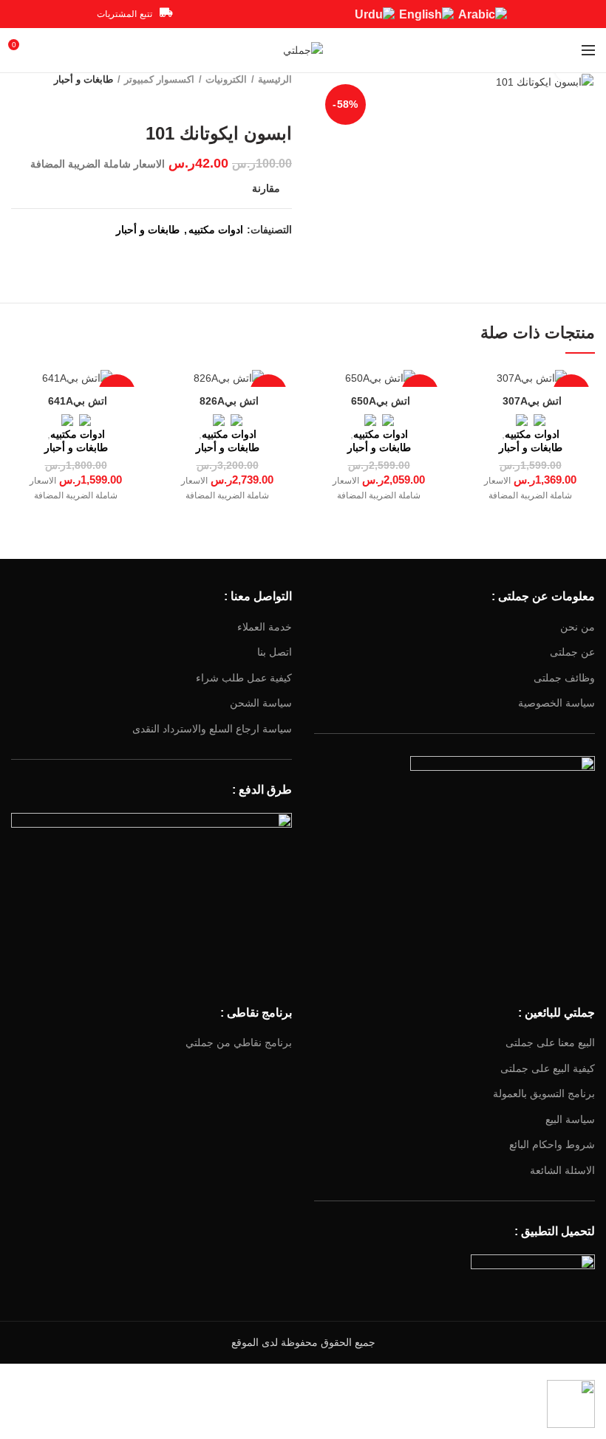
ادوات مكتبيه (215, 230)
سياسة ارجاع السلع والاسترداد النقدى (212, 729)
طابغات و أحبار (83, 79)
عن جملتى (572, 652)
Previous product (284, 101)
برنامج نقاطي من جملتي (238, 1042)
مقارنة (266, 188)
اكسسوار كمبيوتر (159, 79)
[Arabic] (482, 13)
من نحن (577, 627)
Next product (255, 101)
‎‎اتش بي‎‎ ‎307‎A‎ (531, 401)
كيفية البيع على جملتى (547, 1068)
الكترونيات (226, 79)
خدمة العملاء (264, 627)
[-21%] (378, 377)
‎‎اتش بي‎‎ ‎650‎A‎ (379, 401)
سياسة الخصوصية (556, 703)
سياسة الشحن (261, 703)
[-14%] (530, 377)
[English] (426, 13)
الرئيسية (275, 79)
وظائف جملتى (564, 678)
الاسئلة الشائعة (562, 1170)
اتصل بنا (274, 652)
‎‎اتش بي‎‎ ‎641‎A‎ (76, 401)
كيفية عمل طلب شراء (244, 678)
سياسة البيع (570, 1119)
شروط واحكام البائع (552, 1144)
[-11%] (75, 377)
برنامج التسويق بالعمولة (544, 1093)
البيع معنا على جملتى (550, 1042)
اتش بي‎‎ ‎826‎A (228, 401)
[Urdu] (375, 13)
